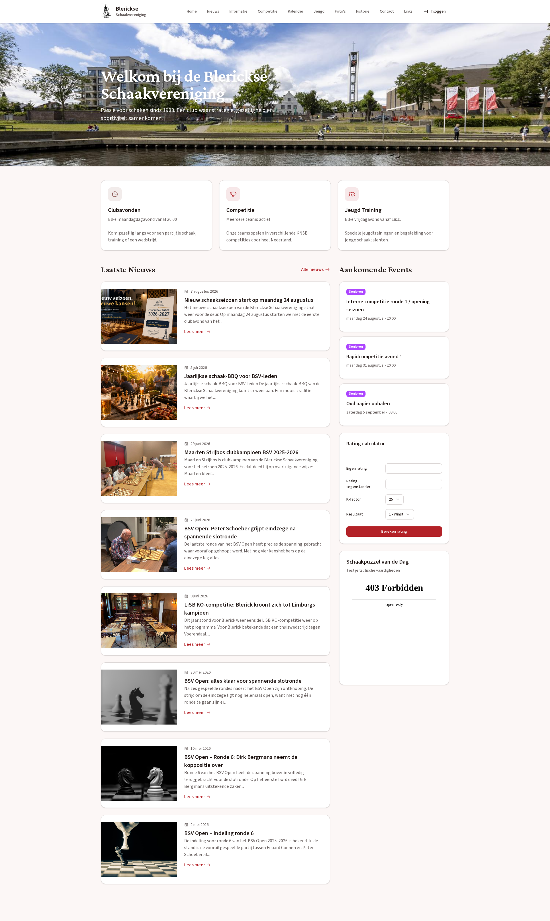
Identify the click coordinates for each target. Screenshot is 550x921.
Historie (363, 11)
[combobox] (394, 499)
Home (192, 11)
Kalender (295, 11)
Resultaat (354, 514)
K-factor (353, 499)
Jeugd (319, 11)
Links (408, 11)
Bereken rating (394, 531)
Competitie (268, 11)
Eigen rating (356, 468)
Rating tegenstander (358, 484)
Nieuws (213, 11)
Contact (387, 11)
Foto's (340, 11)
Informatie (238, 11)
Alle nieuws (312, 269)
